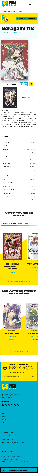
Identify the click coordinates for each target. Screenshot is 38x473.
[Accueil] (8, 4)
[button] (26, 18)
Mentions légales (7, 451)
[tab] (5, 136)
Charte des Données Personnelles (13, 456)
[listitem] (2, 405)
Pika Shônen (11, 11)
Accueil (3, 11)
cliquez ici (21, 372)
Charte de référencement (10, 459)
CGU (3, 454)
